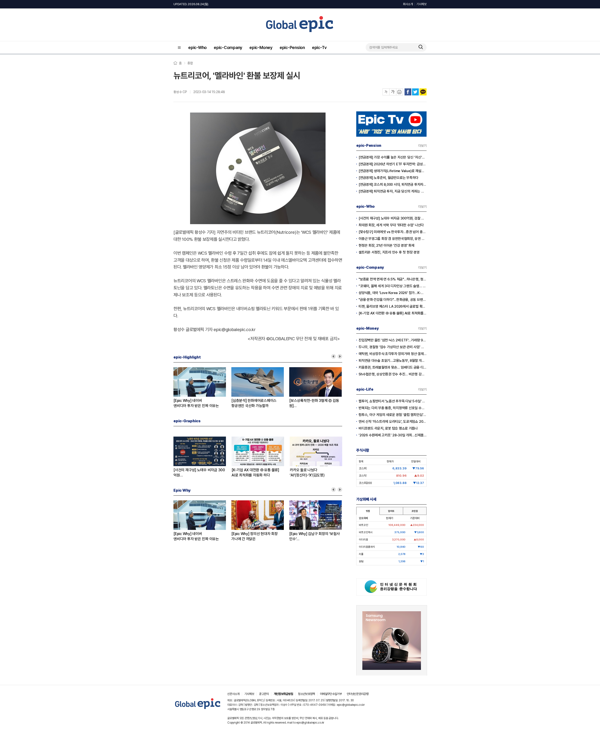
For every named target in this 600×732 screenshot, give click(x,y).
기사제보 (421, 4)
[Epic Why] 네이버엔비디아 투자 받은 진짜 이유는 (196, 403)
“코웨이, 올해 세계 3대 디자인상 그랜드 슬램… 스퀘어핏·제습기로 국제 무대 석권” (393, 286)
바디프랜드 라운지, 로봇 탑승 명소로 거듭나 (388, 428)
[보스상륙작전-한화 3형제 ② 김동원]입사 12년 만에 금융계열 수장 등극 (314, 403)
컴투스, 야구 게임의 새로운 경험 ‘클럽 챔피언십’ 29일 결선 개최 (393, 415)
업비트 (391, 510)
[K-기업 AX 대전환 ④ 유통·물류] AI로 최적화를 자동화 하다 (393, 313)
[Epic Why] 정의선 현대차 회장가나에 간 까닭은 (254, 536)
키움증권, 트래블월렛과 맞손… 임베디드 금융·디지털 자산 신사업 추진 (393, 367)
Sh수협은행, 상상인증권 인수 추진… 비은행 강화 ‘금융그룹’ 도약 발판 (393, 374)
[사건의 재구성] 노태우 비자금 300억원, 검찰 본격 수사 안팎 (393, 218)
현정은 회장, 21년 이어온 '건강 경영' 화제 (386, 245)
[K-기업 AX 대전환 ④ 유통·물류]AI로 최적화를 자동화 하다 (255, 472)
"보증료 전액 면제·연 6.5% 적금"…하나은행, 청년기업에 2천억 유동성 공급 (393, 279)
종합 (190, 63)
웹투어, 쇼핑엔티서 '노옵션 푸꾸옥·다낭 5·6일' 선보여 (393, 401)
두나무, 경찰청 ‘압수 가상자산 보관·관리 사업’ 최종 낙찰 (393, 347)
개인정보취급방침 (283, 694)
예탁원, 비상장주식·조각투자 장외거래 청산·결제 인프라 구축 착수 (393, 354)
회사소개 (408, 4)
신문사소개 (233, 694)
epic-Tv (319, 47)
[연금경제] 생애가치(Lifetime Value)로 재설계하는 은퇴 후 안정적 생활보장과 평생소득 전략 (393, 171)
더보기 (422, 145)
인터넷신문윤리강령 (357, 694)
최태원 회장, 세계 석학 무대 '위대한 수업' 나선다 (391, 225)
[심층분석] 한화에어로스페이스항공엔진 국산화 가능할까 (254, 403)
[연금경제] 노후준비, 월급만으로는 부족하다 (388, 178)
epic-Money (261, 47)
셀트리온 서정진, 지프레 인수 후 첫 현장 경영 (389, 252)
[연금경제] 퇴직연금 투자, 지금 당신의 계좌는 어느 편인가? (393, 191)
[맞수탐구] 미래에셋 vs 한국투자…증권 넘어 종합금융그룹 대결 (393, 232)
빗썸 (368, 510)
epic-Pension (292, 47)
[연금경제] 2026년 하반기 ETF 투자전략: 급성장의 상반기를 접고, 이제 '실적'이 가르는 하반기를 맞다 (393, 164)
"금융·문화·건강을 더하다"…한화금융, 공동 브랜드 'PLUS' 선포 (393, 300)
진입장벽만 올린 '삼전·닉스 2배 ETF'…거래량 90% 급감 (393, 340)
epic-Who (197, 47)
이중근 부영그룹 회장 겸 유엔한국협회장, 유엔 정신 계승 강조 (393, 239)
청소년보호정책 (306, 694)
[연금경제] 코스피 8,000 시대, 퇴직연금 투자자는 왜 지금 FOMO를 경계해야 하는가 (393, 184)
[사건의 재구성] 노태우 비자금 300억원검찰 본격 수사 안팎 (199, 473)
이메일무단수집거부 (331, 694)
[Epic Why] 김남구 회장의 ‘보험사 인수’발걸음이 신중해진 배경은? (314, 537)
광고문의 (264, 694)
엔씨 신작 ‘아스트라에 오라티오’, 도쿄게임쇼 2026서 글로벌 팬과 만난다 (393, 421)
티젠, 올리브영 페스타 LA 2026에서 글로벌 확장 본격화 (393, 306)
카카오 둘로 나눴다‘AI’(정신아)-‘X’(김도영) (307, 472)
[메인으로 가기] (197, 709)
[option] (202, 387)
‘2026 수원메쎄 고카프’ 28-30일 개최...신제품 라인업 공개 (393, 435)
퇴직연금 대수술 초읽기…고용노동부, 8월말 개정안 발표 (393, 360)
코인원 (415, 510)
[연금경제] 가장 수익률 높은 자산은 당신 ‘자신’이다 (393, 157)
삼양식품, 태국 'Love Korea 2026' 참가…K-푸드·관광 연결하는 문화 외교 (393, 293)
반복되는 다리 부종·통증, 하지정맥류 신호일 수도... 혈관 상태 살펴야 (393, 408)
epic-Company (228, 47)
